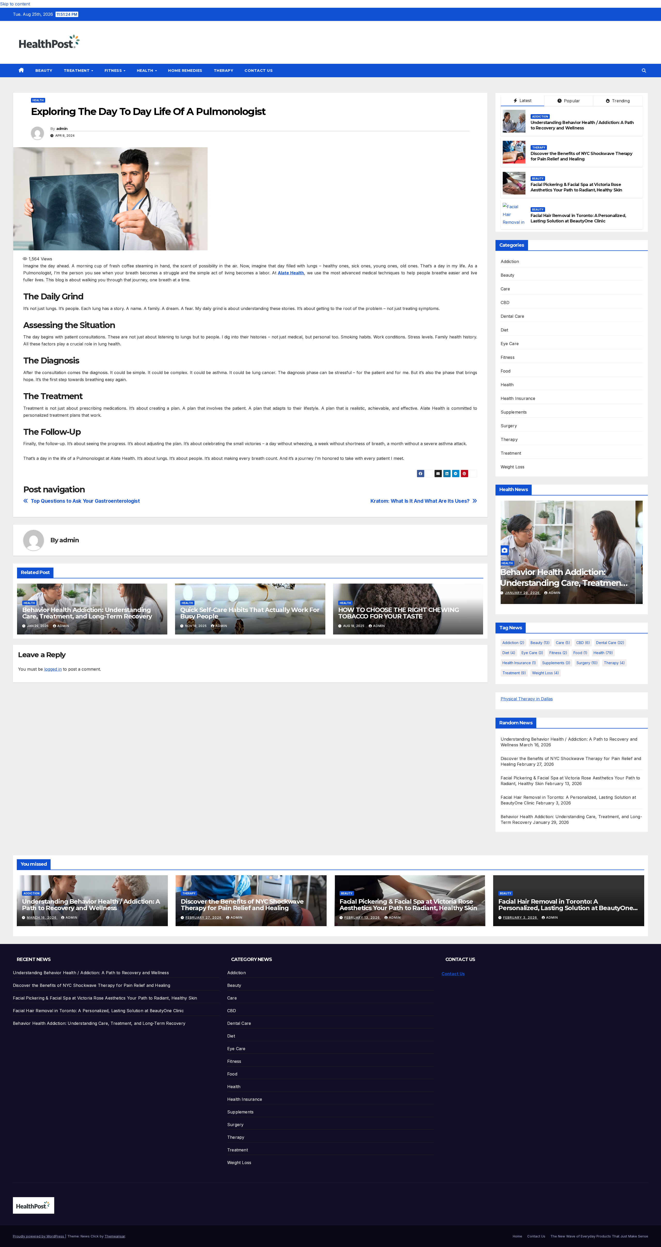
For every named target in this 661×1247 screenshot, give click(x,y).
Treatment (77, 70)
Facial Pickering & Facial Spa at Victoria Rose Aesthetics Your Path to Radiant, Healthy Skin (576, 187)
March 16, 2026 (42, 917)
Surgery (509, 425)
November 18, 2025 (559, 593)
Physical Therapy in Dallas (527, 698)
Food (506, 371)
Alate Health (291, 272)
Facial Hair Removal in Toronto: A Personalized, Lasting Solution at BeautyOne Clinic (578, 218)
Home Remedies (185, 70)
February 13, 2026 (362, 917)
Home (517, 1236)
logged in (53, 669)
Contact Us (259, 70)
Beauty (43, 70)
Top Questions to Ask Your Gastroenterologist (85, 501)
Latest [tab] (524, 100)
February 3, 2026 (520, 917)
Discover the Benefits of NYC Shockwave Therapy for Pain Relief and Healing (581, 156)
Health (146, 70)
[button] (644, 70)
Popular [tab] (571, 100)
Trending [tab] (620, 100)
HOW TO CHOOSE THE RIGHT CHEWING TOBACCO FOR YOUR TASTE (398, 613)
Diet (504, 329)
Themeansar (115, 1236)
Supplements (514, 412)
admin (62, 128)
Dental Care (512, 316)
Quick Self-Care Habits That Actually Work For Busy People (249, 613)
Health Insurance (518, 398)
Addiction (540, 116)
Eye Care (510, 343)
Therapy (223, 70)
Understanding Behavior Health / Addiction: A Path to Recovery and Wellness (582, 125)
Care (505, 288)
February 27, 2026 (204, 917)
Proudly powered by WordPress (39, 1236)
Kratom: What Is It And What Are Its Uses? (420, 501)
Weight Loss (513, 466)
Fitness (114, 70)
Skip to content (15, 3)
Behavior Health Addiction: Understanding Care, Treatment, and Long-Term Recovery (87, 613)
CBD (505, 302)
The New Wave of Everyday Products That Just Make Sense (599, 1236)
